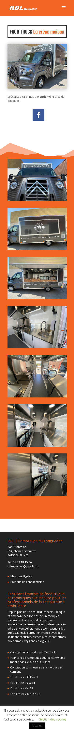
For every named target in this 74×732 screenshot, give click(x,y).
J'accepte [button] (37, 725)
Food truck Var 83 (21, 688)
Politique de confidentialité (27, 582)
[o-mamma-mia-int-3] (37, 348)
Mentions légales (21, 576)
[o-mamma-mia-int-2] (37, 397)
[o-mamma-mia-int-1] (37, 446)
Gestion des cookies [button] (52, 719)
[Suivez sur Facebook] (38, 115)
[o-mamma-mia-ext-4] (37, 201)
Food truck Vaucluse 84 (25, 694)
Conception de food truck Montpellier (34, 652)
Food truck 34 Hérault (24, 677)
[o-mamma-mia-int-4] (37, 496)
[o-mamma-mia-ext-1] (37, 299)
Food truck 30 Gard (22, 683)
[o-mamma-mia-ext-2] (37, 250)
